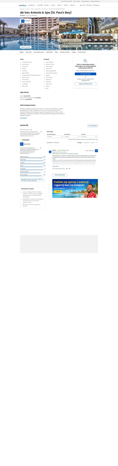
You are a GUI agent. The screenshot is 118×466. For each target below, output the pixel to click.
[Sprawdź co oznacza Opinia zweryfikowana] (68, 150)
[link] (23, 5)
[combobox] (54, 136)
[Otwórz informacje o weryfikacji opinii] (41, 131)
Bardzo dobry (27, 20)
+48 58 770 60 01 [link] (66, 1)
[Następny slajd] (98, 52)
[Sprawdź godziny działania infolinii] (71, 1)
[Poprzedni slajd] (19, 52)
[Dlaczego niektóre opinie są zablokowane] (31, 129)
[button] (85, 74)
